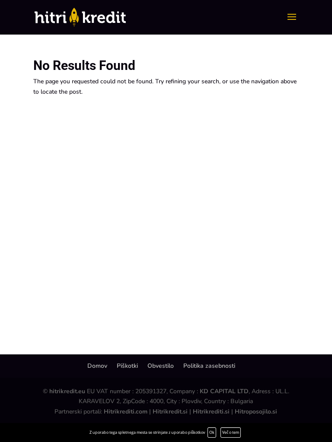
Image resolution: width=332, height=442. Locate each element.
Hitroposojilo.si (256, 411)
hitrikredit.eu (67, 391)
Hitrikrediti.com (125, 411)
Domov (97, 366)
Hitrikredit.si (170, 411)
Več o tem (230, 432)
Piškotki (127, 366)
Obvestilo (160, 366)
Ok (211, 432)
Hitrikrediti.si (211, 411)
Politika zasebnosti (209, 366)
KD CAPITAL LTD (224, 391)
